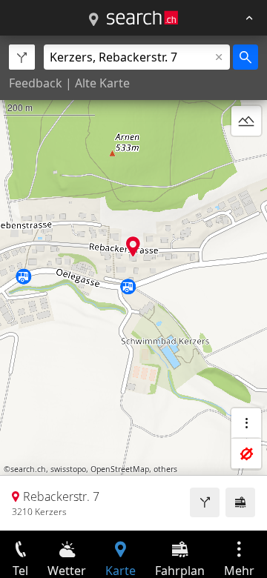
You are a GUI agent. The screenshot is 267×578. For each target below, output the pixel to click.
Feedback (35, 83)
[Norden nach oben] (246, 156)
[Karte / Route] (93, 20)
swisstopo (68, 469)
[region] (133, 283)
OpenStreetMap (119, 469)
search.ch (28, 469)
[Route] (205, 502)
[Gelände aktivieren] (246, 121)
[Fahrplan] (240, 502)
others (165, 469)
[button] (133, 246)
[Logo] (142, 17)
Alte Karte (102, 83)
